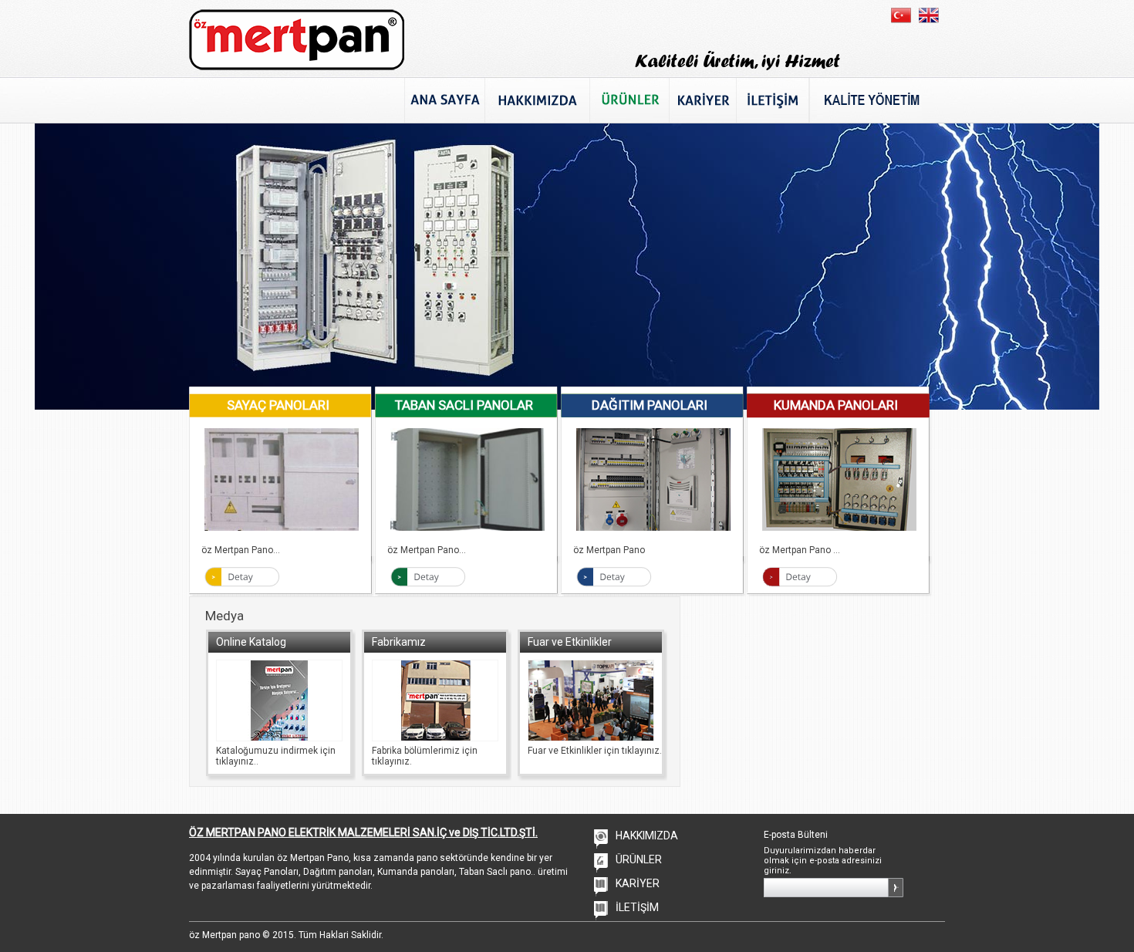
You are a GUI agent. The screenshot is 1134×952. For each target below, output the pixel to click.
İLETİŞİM (637, 907)
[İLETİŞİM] (772, 100)
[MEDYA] (872, 100)
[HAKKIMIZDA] (536, 100)
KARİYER (638, 883)
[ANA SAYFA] (444, 100)
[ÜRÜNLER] (629, 100)
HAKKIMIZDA (647, 835)
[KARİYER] (702, 100)
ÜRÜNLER (639, 859)
